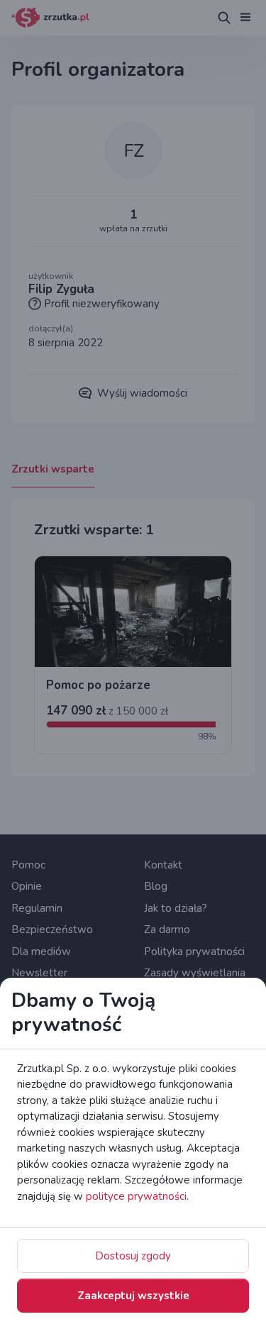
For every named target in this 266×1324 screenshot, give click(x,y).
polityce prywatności (136, 1196)
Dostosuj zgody (133, 1256)
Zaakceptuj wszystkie (133, 1296)
